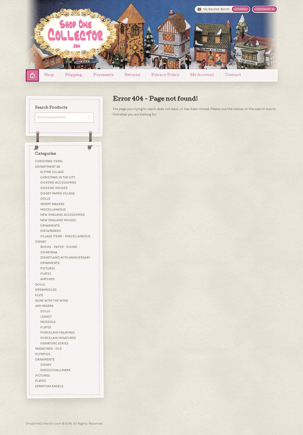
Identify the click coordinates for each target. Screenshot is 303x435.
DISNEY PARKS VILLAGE (57, 193)
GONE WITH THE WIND (51, 300)
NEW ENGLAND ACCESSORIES (62, 215)
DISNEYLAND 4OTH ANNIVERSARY (65, 257)
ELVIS (39, 295)
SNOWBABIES (50, 231)
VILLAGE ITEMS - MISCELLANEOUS (65, 236)
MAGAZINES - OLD (48, 349)
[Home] (32, 75)
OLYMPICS (42, 354)
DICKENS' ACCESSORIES (58, 182)
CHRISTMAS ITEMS (48, 161)
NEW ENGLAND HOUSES (58, 220)
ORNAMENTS (50, 225)
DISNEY (40, 241)
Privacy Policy (165, 75)
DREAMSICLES (46, 290)
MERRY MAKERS (52, 204)
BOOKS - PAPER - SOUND (58, 247)
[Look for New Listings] (75, 35)
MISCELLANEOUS (53, 209)
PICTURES (47, 268)
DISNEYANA (48, 252)
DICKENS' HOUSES (53, 188)
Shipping (73, 75)
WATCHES (47, 279)
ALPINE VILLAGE (52, 172)
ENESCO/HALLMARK (55, 370)
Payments (103, 75)
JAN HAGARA (44, 306)
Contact (233, 75)
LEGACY (46, 316)
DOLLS (45, 199)
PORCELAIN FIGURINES (57, 332)
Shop (49, 75)
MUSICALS (48, 322)
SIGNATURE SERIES (54, 343)
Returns (132, 75)
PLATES (45, 274)
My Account (202, 75)
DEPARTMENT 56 (47, 166)
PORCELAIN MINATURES (58, 338)
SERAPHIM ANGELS (49, 386)
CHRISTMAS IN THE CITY (57, 177)
